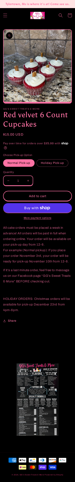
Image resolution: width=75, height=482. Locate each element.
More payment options (37, 217)
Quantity (8, 172)
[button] (5, 15)
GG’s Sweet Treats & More (32, 475)
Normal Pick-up (19, 162)
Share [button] (12, 320)
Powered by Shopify (54, 475)
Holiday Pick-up (52, 162)
